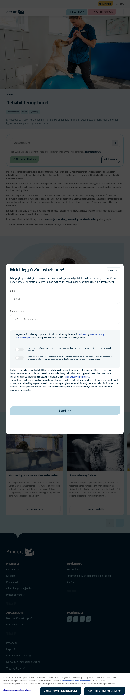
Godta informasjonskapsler (60, 690)
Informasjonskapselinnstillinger (17, 690)
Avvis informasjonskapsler (104, 690)
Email (13, 290)
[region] (65, 685)
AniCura (82, 334)
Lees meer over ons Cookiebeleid (75, 681)
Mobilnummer (17, 311)
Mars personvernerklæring (77, 377)
